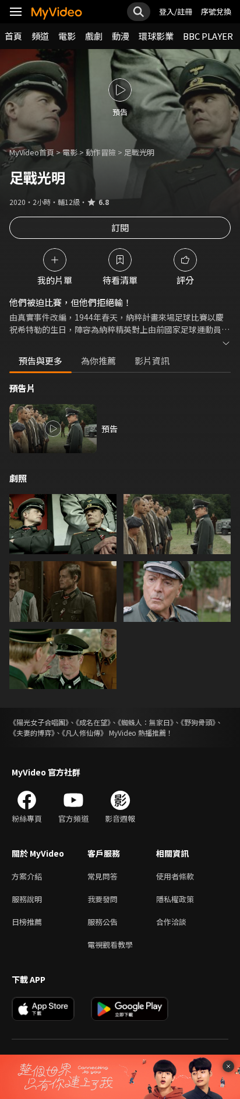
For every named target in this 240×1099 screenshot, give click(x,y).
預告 (109, 428)
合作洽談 (171, 921)
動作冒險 (101, 152)
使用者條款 (175, 876)
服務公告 (102, 921)
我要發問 (102, 899)
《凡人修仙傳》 (84, 733)
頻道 (40, 36)
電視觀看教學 (110, 944)
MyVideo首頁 (31, 152)
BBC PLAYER (208, 36)
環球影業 (156, 36)
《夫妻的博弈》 (32, 733)
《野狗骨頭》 (198, 722)
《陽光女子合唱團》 (39, 722)
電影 (67, 36)
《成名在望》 (93, 722)
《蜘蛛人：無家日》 (146, 722)
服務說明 (27, 899)
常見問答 (102, 876)
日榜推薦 (27, 921)
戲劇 (94, 36)
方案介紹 (27, 876)
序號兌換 (216, 11)
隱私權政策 (175, 899)
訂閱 (120, 227)
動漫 (120, 36)
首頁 (13, 36)
